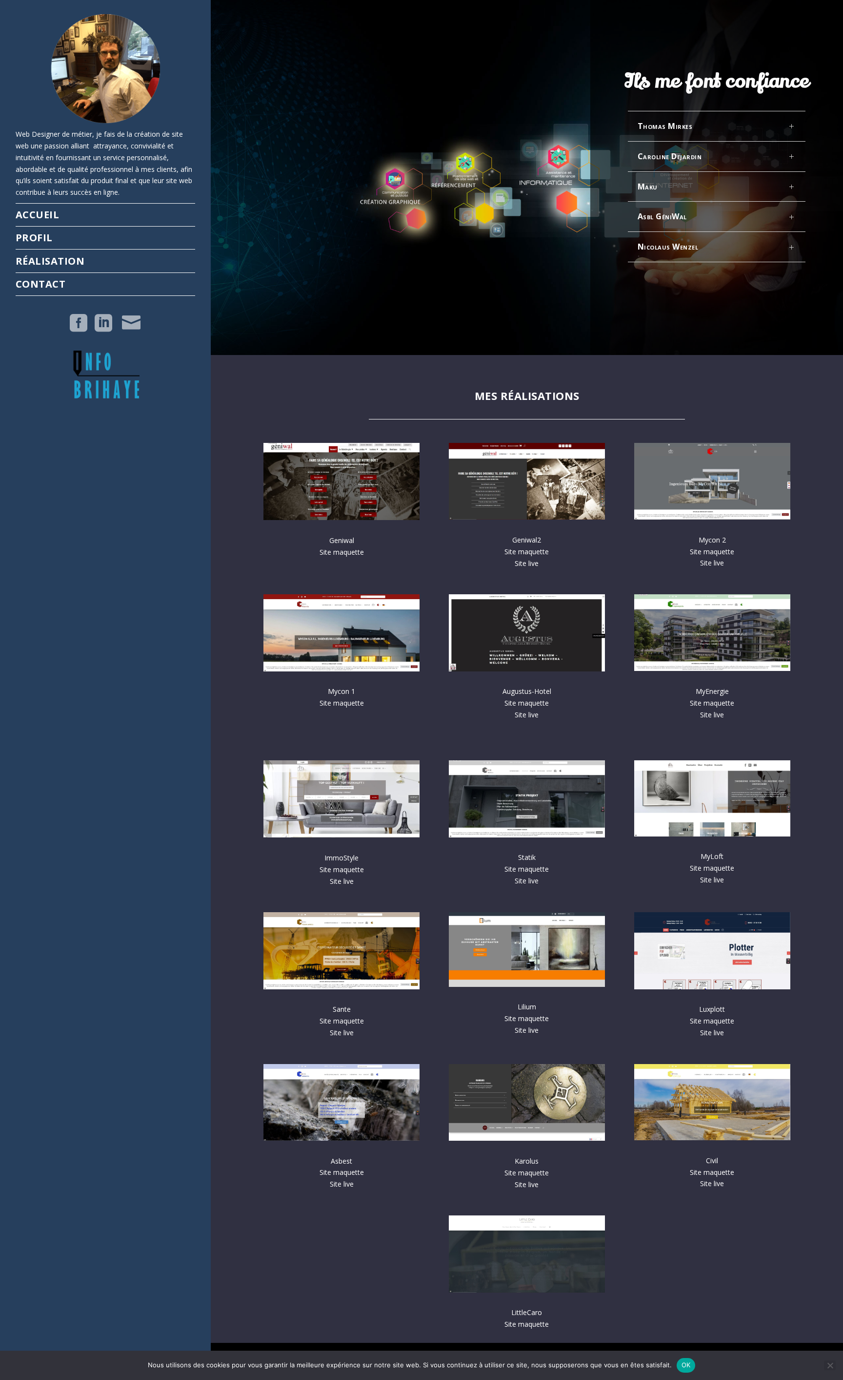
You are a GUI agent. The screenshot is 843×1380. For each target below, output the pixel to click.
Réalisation (50, 261)
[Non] (830, 1365)
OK (686, 1365)
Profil (34, 237)
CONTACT (41, 284)
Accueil (38, 214)
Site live (527, 563)
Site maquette (526, 551)
